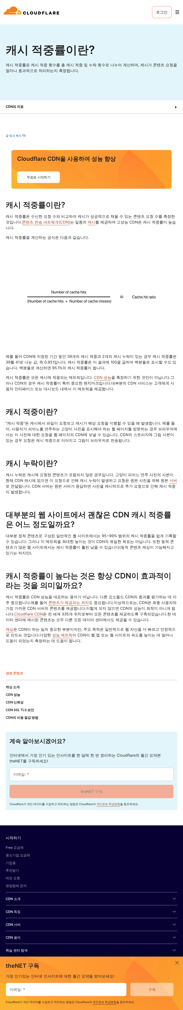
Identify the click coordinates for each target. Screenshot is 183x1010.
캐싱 (9, 629)
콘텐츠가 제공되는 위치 (68, 602)
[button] (91, 107)
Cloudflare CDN (28, 614)
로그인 (162, 12)
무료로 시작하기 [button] (38, 177)
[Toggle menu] (177, 12)
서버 (173, 480)
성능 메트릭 (62, 635)
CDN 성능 (102, 377)
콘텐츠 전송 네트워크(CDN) (46, 222)
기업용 (11, 863)
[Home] (32, 12)
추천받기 (12, 870)
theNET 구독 (92, 791)
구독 (152, 989)
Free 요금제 (15, 847)
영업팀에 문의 (16, 886)
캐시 (91, 222)
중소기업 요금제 (18, 855)
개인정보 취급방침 (108, 804)
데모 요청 (13, 878)
